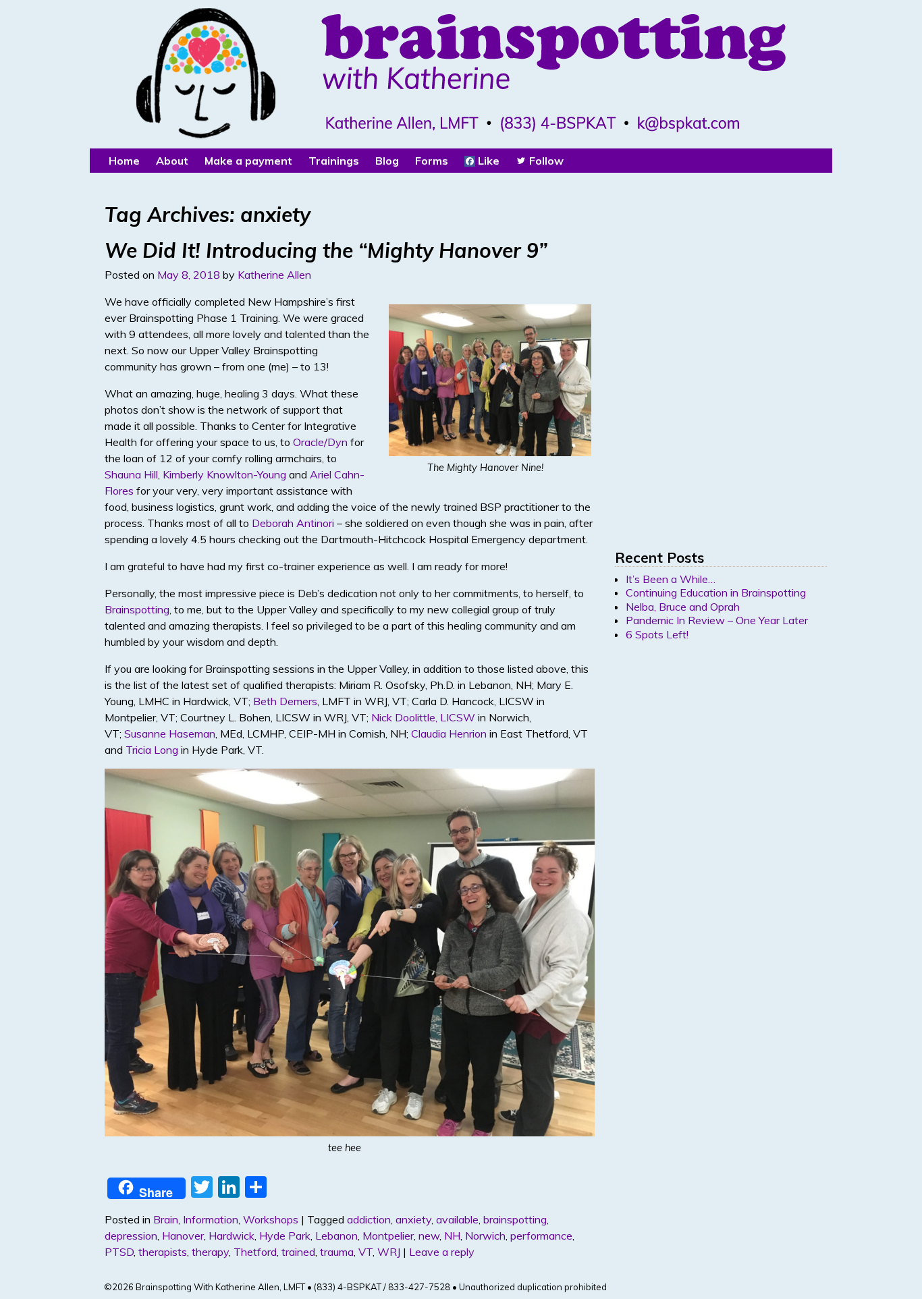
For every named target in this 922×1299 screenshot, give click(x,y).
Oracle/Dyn (320, 442)
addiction (369, 1219)
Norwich (485, 1235)
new (428, 1235)
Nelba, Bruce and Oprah (683, 606)
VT (365, 1252)
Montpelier (388, 1235)
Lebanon (336, 1235)
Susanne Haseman (169, 733)
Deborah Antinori (293, 523)
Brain (165, 1219)
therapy (210, 1252)
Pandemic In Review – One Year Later (717, 620)
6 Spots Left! (657, 634)
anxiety (413, 1219)
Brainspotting (137, 609)
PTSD (119, 1252)
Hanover (183, 1235)
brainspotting (515, 1219)
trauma (337, 1252)
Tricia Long (152, 749)
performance (541, 1235)
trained (298, 1252)
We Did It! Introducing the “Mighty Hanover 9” (326, 250)
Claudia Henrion (449, 733)
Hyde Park (284, 1235)
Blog (387, 160)
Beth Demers (285, 701)
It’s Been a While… (670, 579)
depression (131, 1235)
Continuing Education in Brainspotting (716, 592)
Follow (545, 160)
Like (487, 160)
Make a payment (248, 160)
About (172, 160)
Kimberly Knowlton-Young (224, 474)
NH (452, 1235)
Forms (431, 160)
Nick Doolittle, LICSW (423, 717)
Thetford (255, 1252)
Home (124, 160)
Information (210, 1219)
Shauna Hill (131, 474)
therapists (162, 1252)
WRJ (388, 1252)
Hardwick (231, 1235)
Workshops (270, 1219)
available (457, 1219)
